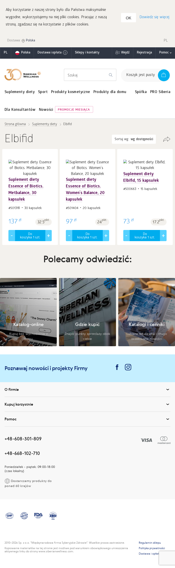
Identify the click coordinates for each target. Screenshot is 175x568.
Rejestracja (144, 53)
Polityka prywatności (152, 548)
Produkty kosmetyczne (70, 92)
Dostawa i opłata (49, 53)
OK (128, 18)
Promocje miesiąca (74, 110)
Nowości (46, 110)
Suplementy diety (20, 92)
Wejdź (125, 53)
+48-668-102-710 (22, 453)
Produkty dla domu (109, 92)
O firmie (12, 389)
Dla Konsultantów (20, 110)
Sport (43, 92)
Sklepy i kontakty (87, 53)
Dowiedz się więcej (154, 17)
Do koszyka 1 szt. (30, 236)
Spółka (141, 92)
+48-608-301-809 (23, 439)
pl (6, 53)
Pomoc (164, 53)
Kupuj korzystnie (19, 404)
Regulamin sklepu (150, 542)
